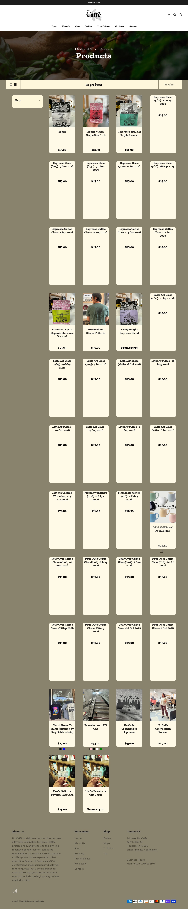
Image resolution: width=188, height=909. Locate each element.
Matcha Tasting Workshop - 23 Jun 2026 (62, 496)
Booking (88, 26)
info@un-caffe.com (146, 849)
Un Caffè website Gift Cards (95, 793)
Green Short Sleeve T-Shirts (95, 331)
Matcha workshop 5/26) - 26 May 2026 (129, 496)
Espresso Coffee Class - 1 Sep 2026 (62, 230)
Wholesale (119, 26)
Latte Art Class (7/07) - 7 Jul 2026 (95, 362)
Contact (132, 26)
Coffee (107, 838)
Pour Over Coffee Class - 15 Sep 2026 (62, 626)
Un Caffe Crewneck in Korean (163, 729)
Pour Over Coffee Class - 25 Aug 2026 (95, 628)
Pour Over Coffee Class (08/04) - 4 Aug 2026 (62, 562)
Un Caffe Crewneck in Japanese (129, 729)
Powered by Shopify (35, 901)
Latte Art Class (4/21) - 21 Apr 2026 (163, 296)
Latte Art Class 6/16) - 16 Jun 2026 (163, 428)
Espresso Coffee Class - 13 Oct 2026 (129, 230)
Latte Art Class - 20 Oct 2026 (62, 428)
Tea (105, 853)
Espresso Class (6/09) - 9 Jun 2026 (62, 164)
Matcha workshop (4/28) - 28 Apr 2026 (96, 496)
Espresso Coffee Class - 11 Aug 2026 (95, 230)
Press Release (103, 26)
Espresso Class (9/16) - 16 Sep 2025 (162, 164)
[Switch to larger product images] (11, 84)
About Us (66, 26)
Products (105, 48)
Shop (77, 26)
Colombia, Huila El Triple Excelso (129, 133)
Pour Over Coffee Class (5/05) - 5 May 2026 (95, 562)
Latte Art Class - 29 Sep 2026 (96, 428)
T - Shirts (108, 848)
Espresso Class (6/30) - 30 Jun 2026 (96, 166)
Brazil (62, 131)
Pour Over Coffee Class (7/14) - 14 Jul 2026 (163, 562)
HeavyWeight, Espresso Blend (129, 331)
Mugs (106, 843)
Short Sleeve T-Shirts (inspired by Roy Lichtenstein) (62, 729)
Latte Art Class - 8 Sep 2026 (129, 428)
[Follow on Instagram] (14, 890)
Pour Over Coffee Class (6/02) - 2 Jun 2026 (129, 562)
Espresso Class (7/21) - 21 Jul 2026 (129, 164)
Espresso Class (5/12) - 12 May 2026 (163, 100)
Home (54, 26)
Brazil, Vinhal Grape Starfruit (96, 133)
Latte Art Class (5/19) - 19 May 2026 (62, 364)
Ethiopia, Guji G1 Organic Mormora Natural (62, 333)
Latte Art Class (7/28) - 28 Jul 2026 (129, 362)
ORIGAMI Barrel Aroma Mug (163, 529)
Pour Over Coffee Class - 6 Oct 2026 (163, 626)
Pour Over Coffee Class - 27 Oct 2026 (129, 626)
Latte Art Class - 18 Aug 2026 (162, 362)
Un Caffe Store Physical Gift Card (62, 793)
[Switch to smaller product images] (15, 84)
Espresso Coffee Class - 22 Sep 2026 (163, 232)
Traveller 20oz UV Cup (95, 727)
